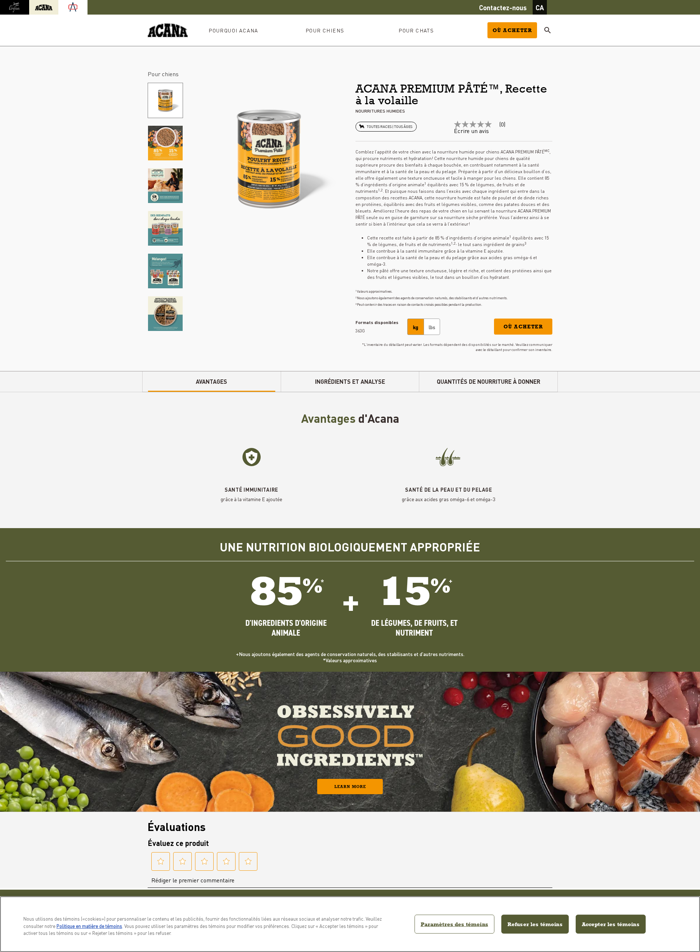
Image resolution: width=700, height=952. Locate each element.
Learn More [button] (350, 786)
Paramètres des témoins (454, 924)
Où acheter (512, 30)
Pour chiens (163, 74)
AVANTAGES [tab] (211, 381)
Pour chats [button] (416, 30)
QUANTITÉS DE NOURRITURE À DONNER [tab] (488, 381)
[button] (523, 327)
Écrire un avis (471, 131)
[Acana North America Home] (168, 30)
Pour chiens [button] (325, 30)
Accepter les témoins (610, 924)
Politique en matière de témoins (89, 926)
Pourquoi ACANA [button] (233, 30)
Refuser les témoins (535, 924)
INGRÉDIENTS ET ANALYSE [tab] (350, 381)
